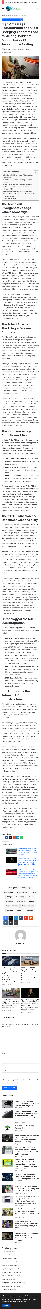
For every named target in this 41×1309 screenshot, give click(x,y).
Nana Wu (7, 49)
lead (31, 897)
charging (9, 892)
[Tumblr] (21, 918)
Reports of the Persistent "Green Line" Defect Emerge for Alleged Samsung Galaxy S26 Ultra (26, 1224)
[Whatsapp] (21, 837)
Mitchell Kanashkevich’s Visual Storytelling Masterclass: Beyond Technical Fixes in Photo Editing (27, 1212)
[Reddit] (31, 918)
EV (35, 892)
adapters (14, 888)
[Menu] (3, 9)
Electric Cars (23, 892)
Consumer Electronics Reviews (12, 1262)
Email (4, 1062)
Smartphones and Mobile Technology (14, 1282)
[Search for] (38, 9)
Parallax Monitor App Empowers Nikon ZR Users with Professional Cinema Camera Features (27, 1236)
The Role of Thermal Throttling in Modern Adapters (18, 181)
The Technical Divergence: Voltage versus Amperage (18, 176)
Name (4, 1053)
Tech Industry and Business (11, 1286)
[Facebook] (5, 918)
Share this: (10, 196)
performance (12, 906)
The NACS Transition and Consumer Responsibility (16, 188)
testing (30, 910)
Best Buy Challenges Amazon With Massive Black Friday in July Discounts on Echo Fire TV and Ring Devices (26, 1150)
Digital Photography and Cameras (12, 1269)
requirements (28, 906)
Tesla (20, 910)
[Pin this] (14, 837)
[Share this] (6, 837)
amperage (27, 888)
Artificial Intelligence (8, 1251)
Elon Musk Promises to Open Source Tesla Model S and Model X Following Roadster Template (27, 851)
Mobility (22, 901)
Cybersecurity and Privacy (10, 1265)
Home (5, 15)
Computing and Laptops (9, 1258)
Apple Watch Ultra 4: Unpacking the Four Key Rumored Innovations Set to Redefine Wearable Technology (27, 1138)
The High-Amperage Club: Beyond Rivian (18, 184)
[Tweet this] (10, 837)
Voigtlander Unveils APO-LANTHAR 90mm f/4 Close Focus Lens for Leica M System (27, 1103)
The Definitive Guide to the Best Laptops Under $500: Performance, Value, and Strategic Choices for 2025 (27, 1200)
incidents (21, 897)
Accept (6, 1305)
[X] (11, 918)
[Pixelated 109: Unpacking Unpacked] (7, 1129)
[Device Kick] (13, 8)
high (10, 897)
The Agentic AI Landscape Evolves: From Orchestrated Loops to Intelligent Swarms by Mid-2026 (27, 1177)
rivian (10, 910)
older (32, 901)
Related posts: (11, 198)
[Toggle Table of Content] (34, 172)
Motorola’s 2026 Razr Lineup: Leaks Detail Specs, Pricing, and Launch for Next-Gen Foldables (27, 1188)
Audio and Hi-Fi (7, 1255)
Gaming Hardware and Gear (11, 1276)
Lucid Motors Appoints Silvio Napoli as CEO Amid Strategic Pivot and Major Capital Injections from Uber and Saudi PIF (27, 1115)
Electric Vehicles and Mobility (17, 15)
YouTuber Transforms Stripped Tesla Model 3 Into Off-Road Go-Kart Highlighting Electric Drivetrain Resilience (10, 1004)
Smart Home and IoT (8, 1279)
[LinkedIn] (16, 918)
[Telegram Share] (17, 837)
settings (23, 1302)
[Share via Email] (11, 922)
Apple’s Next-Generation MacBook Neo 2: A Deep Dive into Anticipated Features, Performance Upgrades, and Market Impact (26, 1164)
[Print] (16, 922)
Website (4, 1071)
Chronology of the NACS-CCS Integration (18, 191)
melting (10, 901)
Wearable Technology (9, 1289)
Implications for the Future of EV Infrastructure (20, 194)
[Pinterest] (26, 918)
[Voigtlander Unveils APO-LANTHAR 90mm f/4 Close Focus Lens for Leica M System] (7, 1104)
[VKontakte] (5, 922)
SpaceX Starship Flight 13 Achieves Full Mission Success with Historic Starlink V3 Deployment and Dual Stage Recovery (28, 862)
